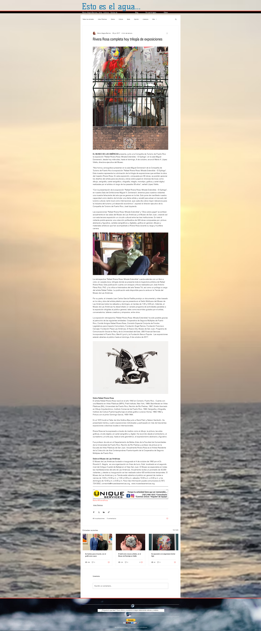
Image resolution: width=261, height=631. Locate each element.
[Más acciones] (167, 33)
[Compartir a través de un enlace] (109, 512)
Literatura (145, 19)
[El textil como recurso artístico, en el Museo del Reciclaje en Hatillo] (130, 542)
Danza (113, 19)
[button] (176, 19)
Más (153, 19)
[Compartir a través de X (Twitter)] (99, 512)
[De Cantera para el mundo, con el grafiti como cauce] (97, 542)
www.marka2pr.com (141, 627)
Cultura (121, 19)
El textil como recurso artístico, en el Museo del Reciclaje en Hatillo (129, 555)
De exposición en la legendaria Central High (163, 555)
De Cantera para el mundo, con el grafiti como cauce (95, 555)
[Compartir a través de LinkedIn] (104, 512)
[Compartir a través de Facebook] (94, 512)
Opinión (136, 19)
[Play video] (130, 254)
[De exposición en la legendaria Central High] (163, 542)
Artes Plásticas (102, 19)
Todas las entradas (88, 19)
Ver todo (175, 530)
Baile (128, 19)
